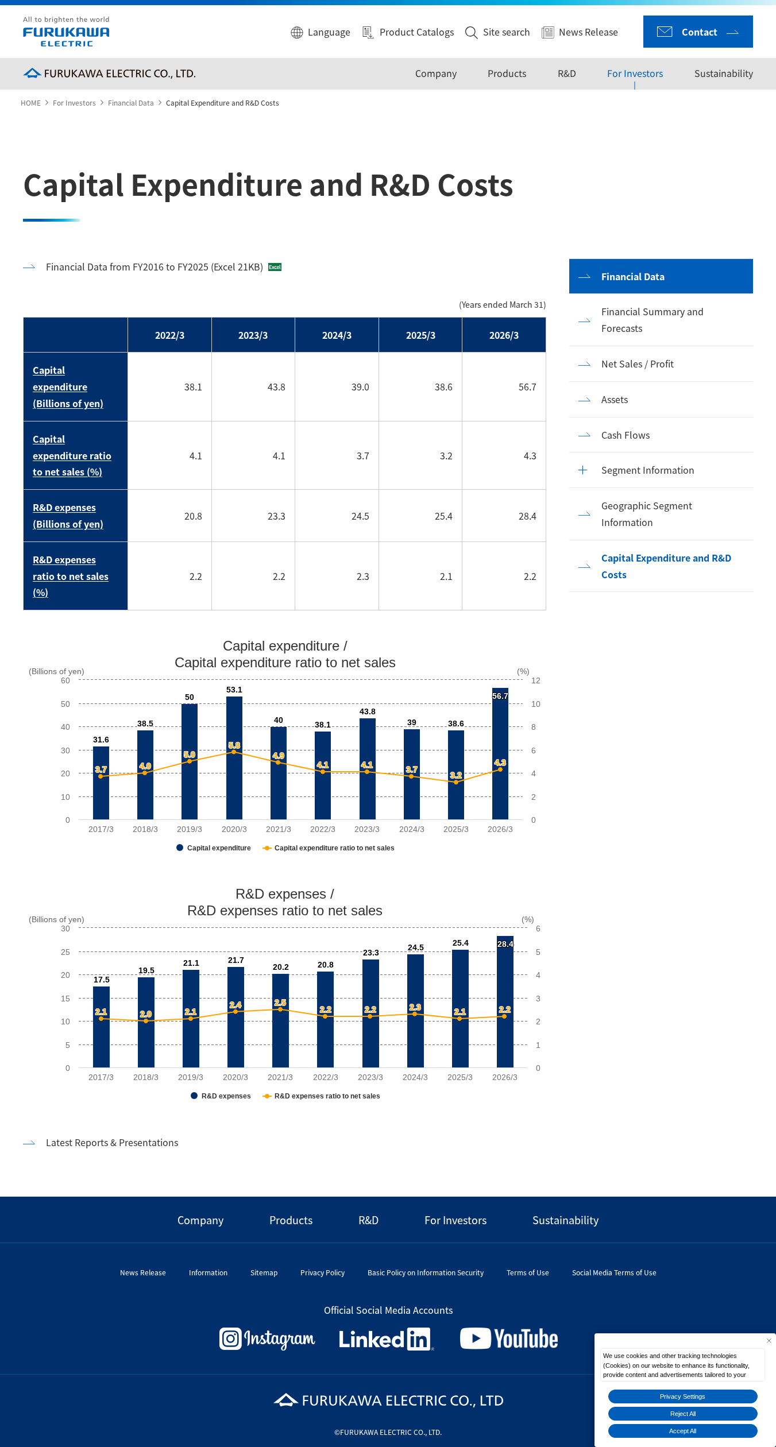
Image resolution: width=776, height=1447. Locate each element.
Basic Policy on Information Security (426, 1272)
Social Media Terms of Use (614, 1272)
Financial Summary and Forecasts (652, 319)
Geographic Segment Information (646, 513)
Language (329, 31)
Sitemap (263, 1272)
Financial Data (131, 102)
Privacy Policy (322, 1272)
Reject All (683, 1413)
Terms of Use (528, 1272)
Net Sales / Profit (637, 363)
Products (507, 73)
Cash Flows (625, 435)
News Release (588, 31)
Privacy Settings (682, 1396)
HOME (31, 102)
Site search (506, 31)
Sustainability (723, 73)
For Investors (635, 73)
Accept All (682, 1430)
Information (208, 1272)
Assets (614, 399)
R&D (567, 73)
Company (435, 73)
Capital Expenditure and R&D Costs (666, 566)
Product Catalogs (417, 31)
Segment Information (647, 470)
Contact (699, 31)
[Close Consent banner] (769, 1340)
